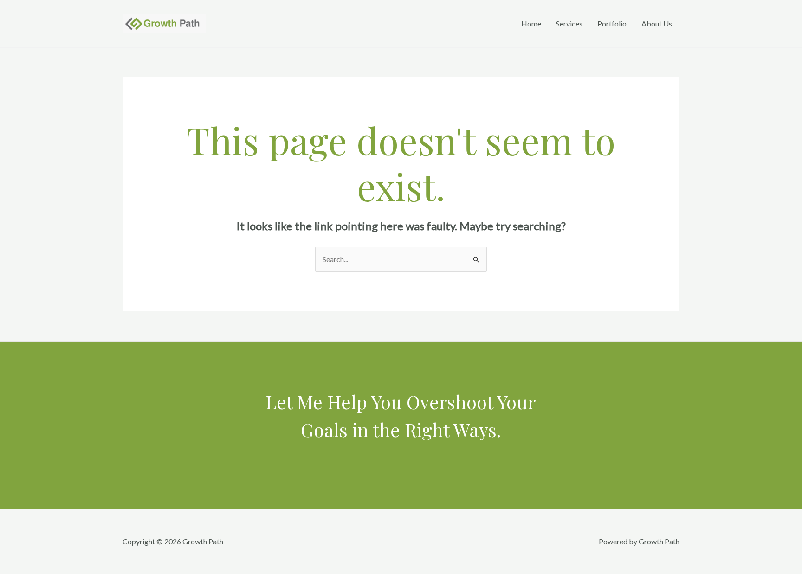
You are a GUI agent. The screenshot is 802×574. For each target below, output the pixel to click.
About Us (656, 23)
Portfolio (612, 23)
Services (569, 23)
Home (531, 23)
